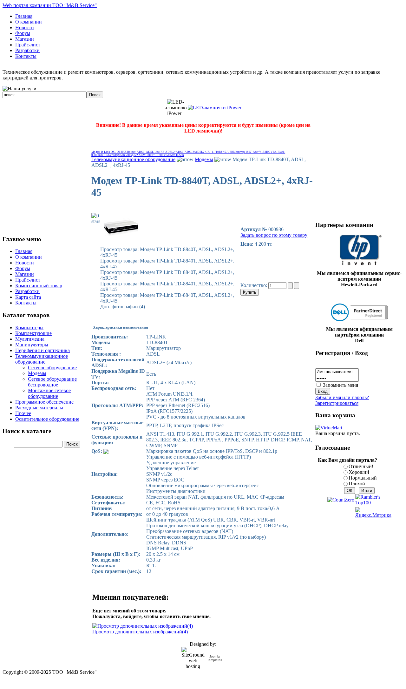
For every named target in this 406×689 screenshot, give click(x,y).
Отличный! (361, 466)
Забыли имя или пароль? (342, 397)
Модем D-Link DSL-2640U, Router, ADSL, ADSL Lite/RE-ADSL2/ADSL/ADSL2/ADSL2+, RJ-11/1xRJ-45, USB (162, 151)
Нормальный (363, 478)
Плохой (357, 483)
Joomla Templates (214, 658)
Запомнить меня (340, 385)
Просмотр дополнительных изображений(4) (140, 631)
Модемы (204, 159)
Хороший (359, 472)
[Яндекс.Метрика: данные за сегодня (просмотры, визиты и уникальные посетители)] (373, 512)
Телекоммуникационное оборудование (133, 159)
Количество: (254, 285)
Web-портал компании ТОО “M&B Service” (50, 5)
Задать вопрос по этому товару (273, 235)
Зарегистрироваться (336, 403)
